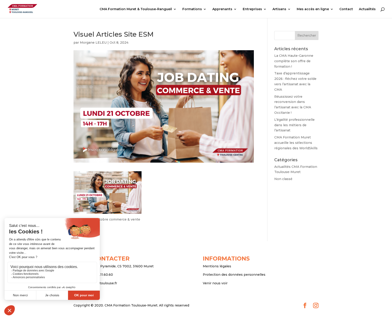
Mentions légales (217, 266)
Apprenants (222, 9)
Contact (346, 9)
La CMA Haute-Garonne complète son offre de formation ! (293, 61)
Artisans (279, 9)
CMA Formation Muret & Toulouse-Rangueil (136, 9)
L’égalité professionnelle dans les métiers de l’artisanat (294, 125)
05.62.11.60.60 (102, 275)
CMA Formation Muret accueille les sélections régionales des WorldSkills (296, 142)
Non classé (283, 179)
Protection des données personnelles (234, 275)
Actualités (367, 9)
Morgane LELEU (93, 42)
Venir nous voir (215, 283)
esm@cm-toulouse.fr (100, 283)
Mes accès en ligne (313, 9)
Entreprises (252, 9)
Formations (192, 9)
